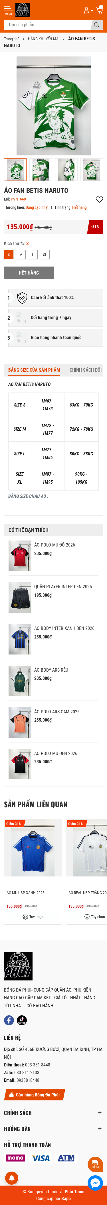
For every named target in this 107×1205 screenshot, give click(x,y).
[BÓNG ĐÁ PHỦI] (18, 966)
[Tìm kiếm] (96, 25)
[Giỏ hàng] (99, 10)
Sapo (66, 1198)
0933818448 (28, 1080)
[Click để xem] (53, 105)
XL (45, 255)
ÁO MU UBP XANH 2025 (26, 892)
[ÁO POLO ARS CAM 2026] (20, 722)
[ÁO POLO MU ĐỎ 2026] (20, 556)
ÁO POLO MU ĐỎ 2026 (54, 545)
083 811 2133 (26, 1072)
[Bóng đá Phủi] (22, 10)
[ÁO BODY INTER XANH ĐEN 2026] (20, 639)
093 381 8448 (37, 1065)
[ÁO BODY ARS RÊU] (20, 681)
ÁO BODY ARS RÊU (51, 670)
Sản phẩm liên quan (35, 804)
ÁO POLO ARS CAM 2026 (57, 711)
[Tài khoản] (87, 10)
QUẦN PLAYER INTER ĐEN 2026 (63, 586)
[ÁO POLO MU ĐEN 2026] (20, 764)
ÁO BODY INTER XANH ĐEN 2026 (64, 628)
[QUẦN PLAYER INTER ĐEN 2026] (20, 597)
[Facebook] (9, 1020)
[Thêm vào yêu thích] (56, 827)
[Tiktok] (22, 1020)
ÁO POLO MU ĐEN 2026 (55, 753)
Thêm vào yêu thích (99, 199)
